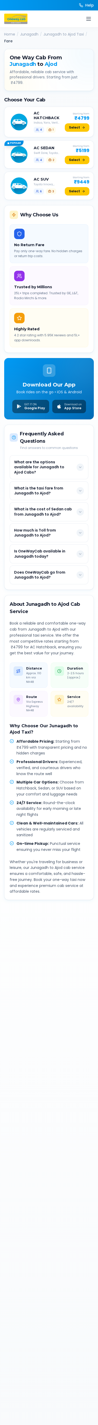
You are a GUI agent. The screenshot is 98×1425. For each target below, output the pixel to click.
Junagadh (29, 34)
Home (9, 34)
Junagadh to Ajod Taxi (63, 34)
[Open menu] (88, 19)
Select (74, 127)
